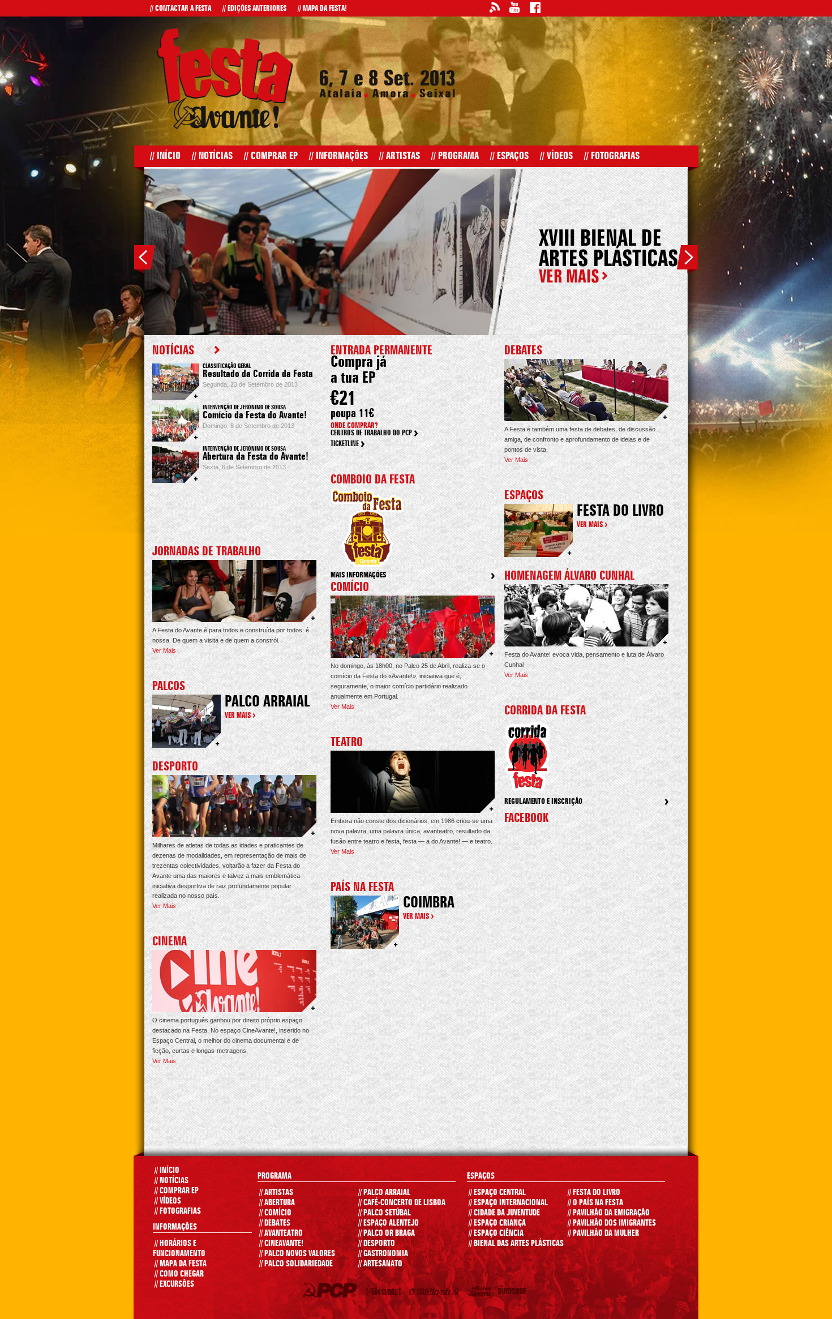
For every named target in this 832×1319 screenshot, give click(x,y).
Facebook (535, 9)
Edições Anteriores (254, 8)
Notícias (212, 156)
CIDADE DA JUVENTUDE (504, 1213)
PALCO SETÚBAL (384, 1213)
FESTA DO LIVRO (594, 1192)
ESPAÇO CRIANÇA (497, 1223)
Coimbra (428, 903)
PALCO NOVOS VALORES (297, 1253)
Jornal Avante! (385, 1292)
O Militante (436, 1293)
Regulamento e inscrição (543, 802)
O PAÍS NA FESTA (595, 1202)
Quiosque (513, 1293)
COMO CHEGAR (179, 1274)
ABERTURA (277, 1202)
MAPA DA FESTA (181, 1264)
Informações (338, 156)
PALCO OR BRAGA (386, 1233)
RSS (494, 9)
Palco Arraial (267, 702)
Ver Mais (164, 650)
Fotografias (612, 156)
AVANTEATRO (281, 1233)
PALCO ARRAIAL (384, 1192)
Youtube (514, 9)
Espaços (509, 156)
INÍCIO (167, 1170)
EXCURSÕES (174, 1284)
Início (165, 156)
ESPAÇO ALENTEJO (388, 1223)
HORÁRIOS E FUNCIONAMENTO (179, 1248)
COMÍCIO (275, 1213)
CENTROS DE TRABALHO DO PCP (371, 433)
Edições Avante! (483, 1293)
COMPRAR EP (177, 1191)
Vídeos (556, 156)
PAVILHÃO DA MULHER (603, 1233)
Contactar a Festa (180, 8)
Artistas (399, 156)
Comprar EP (271, 156)
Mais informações (358, 575)
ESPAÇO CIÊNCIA (496, 1233)
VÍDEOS (168, 1201)
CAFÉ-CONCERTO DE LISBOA (401, 1202)
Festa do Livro (620, 512)
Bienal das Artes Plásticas (516, 1243)
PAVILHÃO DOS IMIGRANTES (612, 1223)
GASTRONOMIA (383, 1253)
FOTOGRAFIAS (178, 1211)
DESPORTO (376, 1243)
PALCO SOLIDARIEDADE (296, 1264)
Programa (455, 156)
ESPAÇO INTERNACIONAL (508, 1202)
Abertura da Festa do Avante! (255, 457)
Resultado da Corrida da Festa (258, 374)
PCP (332, 1292)
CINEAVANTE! (281, 1243)
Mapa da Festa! (322, 8)
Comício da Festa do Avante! (255, 415)
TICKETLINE (345, 444)
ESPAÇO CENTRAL (497, 1192)
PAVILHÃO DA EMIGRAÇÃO (609, 1213)
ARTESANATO (380, 1264)
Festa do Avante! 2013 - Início (225, 78)
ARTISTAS (276, 1192)
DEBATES (274, 1223)
